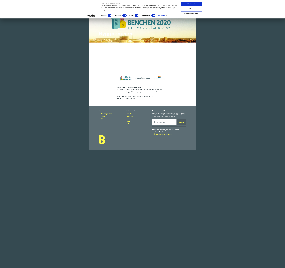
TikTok (128, 121)
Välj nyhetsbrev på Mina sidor (162, 134)
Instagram (129, 116)
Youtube (129, 124)
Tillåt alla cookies (191, 4)
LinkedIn (129, 114)
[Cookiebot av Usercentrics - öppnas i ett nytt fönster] (90, 15)
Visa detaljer (161, 15)
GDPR (101, 119)
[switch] (124, 15)
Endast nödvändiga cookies (191, 13)
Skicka (181, 122)
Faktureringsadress (106, 114)
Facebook (129, 119)
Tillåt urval (191, 8)
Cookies (102, 116)
